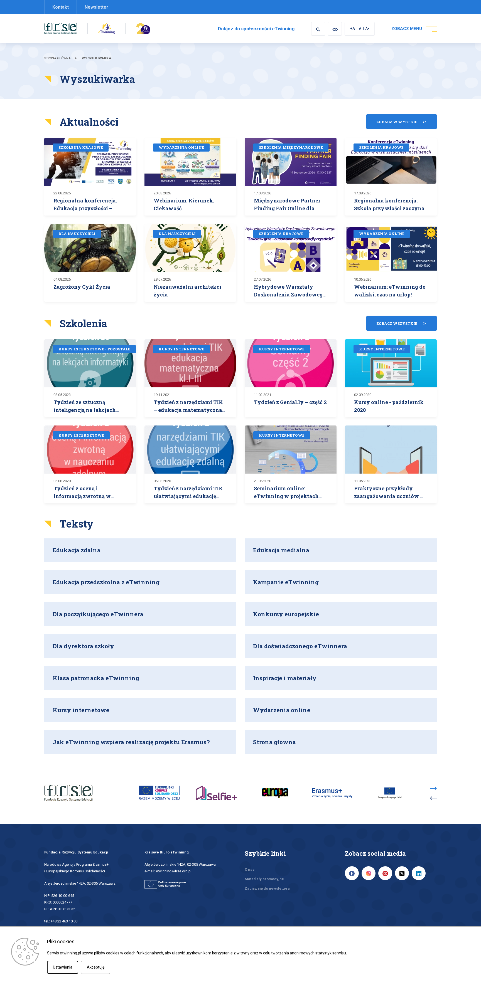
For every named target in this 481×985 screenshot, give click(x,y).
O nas (249, 869)
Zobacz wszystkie (396, 121)
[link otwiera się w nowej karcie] (60, 28)
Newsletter (96, 7)
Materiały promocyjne (264, 879)
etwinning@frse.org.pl (174, 871)
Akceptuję (95, 967)
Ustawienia (62, 967)
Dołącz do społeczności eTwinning (256, 28)
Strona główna (57, 58)
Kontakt (60, 7)
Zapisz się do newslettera (267, 888)
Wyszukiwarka (96, 58)
